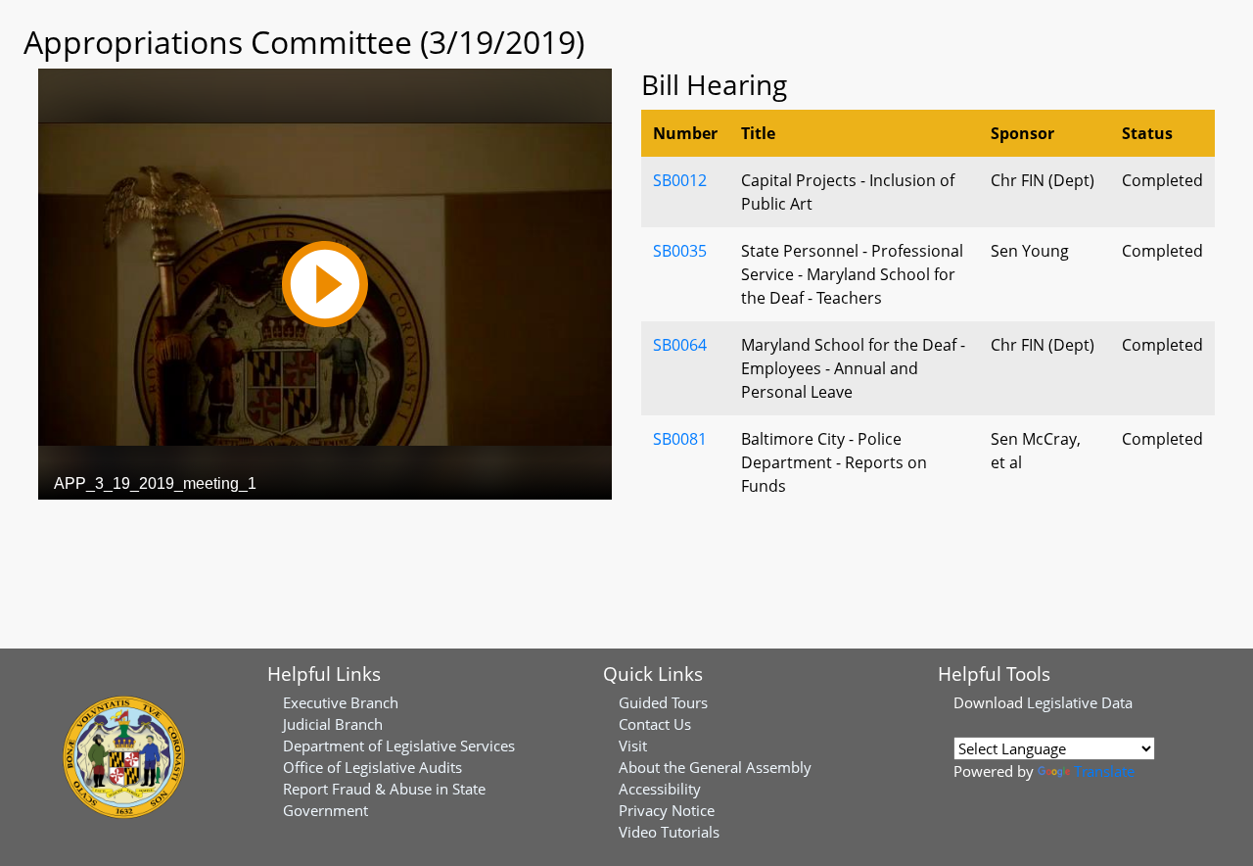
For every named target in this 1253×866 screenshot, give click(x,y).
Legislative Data (1080, 702)
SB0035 (680, 251)
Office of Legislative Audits (372, 767)
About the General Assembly (715, 767)
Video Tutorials (669, 832)
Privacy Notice (667, 810)
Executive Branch (340, 702)
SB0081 (680, 439)
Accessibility (660, 788)
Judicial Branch (333, 724)
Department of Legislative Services (399, 745)
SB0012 (680, 180)
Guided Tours (663, 702)
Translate (1104, 771)
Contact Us (655, 724)
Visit (633, 745)
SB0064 (680, 345)
